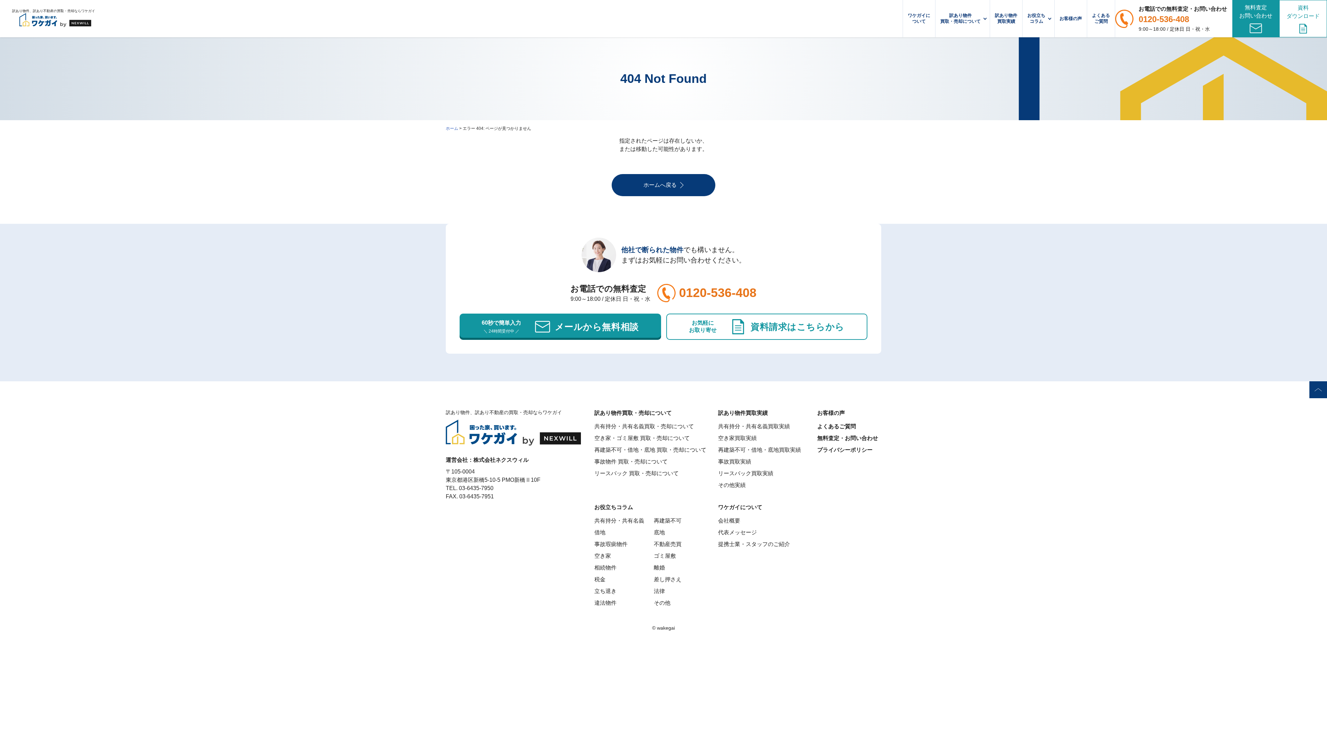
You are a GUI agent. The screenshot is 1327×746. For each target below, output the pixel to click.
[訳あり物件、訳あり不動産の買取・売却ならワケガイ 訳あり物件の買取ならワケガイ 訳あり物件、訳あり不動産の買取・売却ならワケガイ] (55, 18)
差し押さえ (667, 579)
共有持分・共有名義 (619, 521)
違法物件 (605, 603)
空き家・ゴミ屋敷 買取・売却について (642, 438)
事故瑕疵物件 (611, 544)
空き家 (602, 556)
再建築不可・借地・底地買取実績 (759, 450)
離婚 (659, 568)
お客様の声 (1071, 18)
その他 (662, 603)
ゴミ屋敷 (665, 556)
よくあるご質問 (1101, 18)
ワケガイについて (919, 18)
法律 (659, 591)
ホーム (452, 128)
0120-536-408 (1164, 19)
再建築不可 (667, 521)
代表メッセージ (737, 532)
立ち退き (605, 591)
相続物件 (605, 568)
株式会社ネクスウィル (501, 460)
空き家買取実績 (737, 438)
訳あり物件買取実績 (1006, 18)
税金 (599, 579)
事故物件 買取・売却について (631, 462)
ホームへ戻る (660, 185)
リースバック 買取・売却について (636, 473)
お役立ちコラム (1036, 18)
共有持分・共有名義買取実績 (754, 426)
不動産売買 (667, 544)
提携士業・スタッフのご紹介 (754, 544)
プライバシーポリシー (845, 450)
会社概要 (729, 521)
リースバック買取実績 (745, 473)
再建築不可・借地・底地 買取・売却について (650, 450)
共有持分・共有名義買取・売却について (644, 426)
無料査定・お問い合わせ (847, 438)
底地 (659, 532)
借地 (599, 532)
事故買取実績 (734, 462)
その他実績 (732, 485)
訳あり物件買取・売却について (960, 18)
